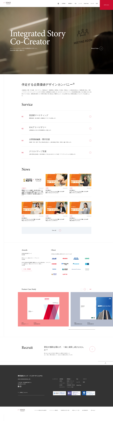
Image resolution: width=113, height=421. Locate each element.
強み (76, 3)
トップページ (55, 378)
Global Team (86, 3)
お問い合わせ (93, 410)
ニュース (80, 3)
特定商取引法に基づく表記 (65, 410)
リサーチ (92, 3)
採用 (97, 3)
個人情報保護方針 (85, 410)
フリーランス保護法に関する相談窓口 (40, 410)
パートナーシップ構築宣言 (53, 410)
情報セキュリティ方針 (75, 410)
